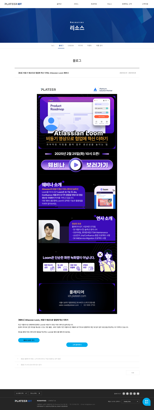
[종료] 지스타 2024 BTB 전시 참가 (31, 365)
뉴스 (108, 9)
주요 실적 (125, 9)
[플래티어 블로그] (123, 393)
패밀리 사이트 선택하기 (114, 401)
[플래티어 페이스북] (131, 393)
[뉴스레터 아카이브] (127, 393)
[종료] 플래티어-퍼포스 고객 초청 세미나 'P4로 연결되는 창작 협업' (41, 359)
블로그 (61, 45)
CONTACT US (52, 401)
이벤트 (89, 45)
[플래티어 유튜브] (138, 393)
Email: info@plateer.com (88, 404)
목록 (132, 373)
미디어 (80, 45)
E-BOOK (71, 45)
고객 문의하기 (77, 345)
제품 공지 (99, 45)
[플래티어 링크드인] (134, 393)
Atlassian (94, 9)
